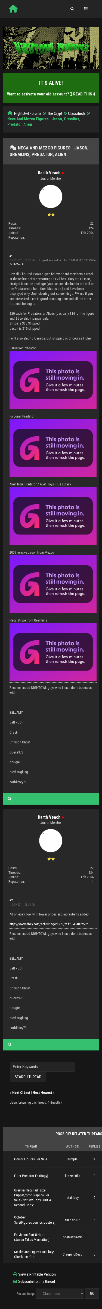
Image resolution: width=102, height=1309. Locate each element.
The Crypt (54, 113)
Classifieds (77, 113)
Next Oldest (21, 1093)
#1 (11, 256)
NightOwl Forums (28, 113)
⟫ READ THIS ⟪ (82, 94)
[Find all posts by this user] (9, 799)
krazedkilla (72, 1176)
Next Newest (42, 1093)
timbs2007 (72, 1220)
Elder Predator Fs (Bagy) (31, 1176)
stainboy (73, 1198)
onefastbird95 (72, 1237)
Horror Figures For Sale (30, 1159)
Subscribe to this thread (36, 1281)
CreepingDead (72, 1254)
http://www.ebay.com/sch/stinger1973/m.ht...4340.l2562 (49, 924)
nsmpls (72, 1159)
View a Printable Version (37, 1274)
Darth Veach (49, 172)
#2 (11, 900)
